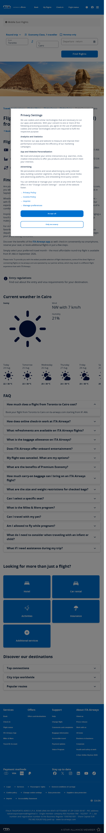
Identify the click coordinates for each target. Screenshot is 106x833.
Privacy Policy (29, 192)
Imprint (26, 201)
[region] (52, 172)
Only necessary (52, 224)
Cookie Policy (29, 197)
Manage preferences (32, 205)
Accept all (52, 214)
